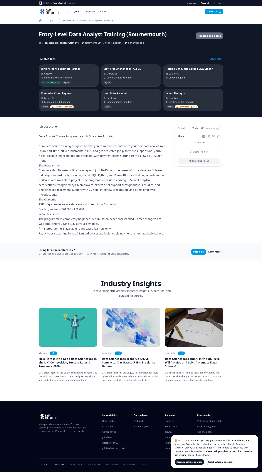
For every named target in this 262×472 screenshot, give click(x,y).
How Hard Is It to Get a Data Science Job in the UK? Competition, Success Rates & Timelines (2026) (68, 362)
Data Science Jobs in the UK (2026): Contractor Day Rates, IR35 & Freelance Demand (128, 362)
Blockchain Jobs (204, 431)
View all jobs (216, 58)
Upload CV (212, 11)
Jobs (77, 11)
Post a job (205, 3)
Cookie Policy (202, 454)
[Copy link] (218, 136)
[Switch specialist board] (67, 11)
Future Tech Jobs (60, 3)
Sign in (220, 3)
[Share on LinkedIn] (203, 136)
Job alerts (107, 437)
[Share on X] (208, 136)
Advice (102, 11)
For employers (141, 426)
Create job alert (200, 151)
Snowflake (112, 73)
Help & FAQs (171, 426)
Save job (200, 142)
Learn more (215, 251)
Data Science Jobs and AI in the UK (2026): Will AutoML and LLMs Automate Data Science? (193, 362)
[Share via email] (213, 136)
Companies (89, 11)
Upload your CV (110, 442)
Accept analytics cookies (189, 461)
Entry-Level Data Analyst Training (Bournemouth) (88, 20)
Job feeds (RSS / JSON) (113, 448)
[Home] (40, 20)
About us (169, 420)
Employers (191, 3)
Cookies (169, 437)
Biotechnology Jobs (206, 426)
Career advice (109, 431)
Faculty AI (49, 98)
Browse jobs (108, 420)
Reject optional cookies (220, 461)
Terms (168, 442)
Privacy (168, 431)
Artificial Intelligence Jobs (210, 420)
